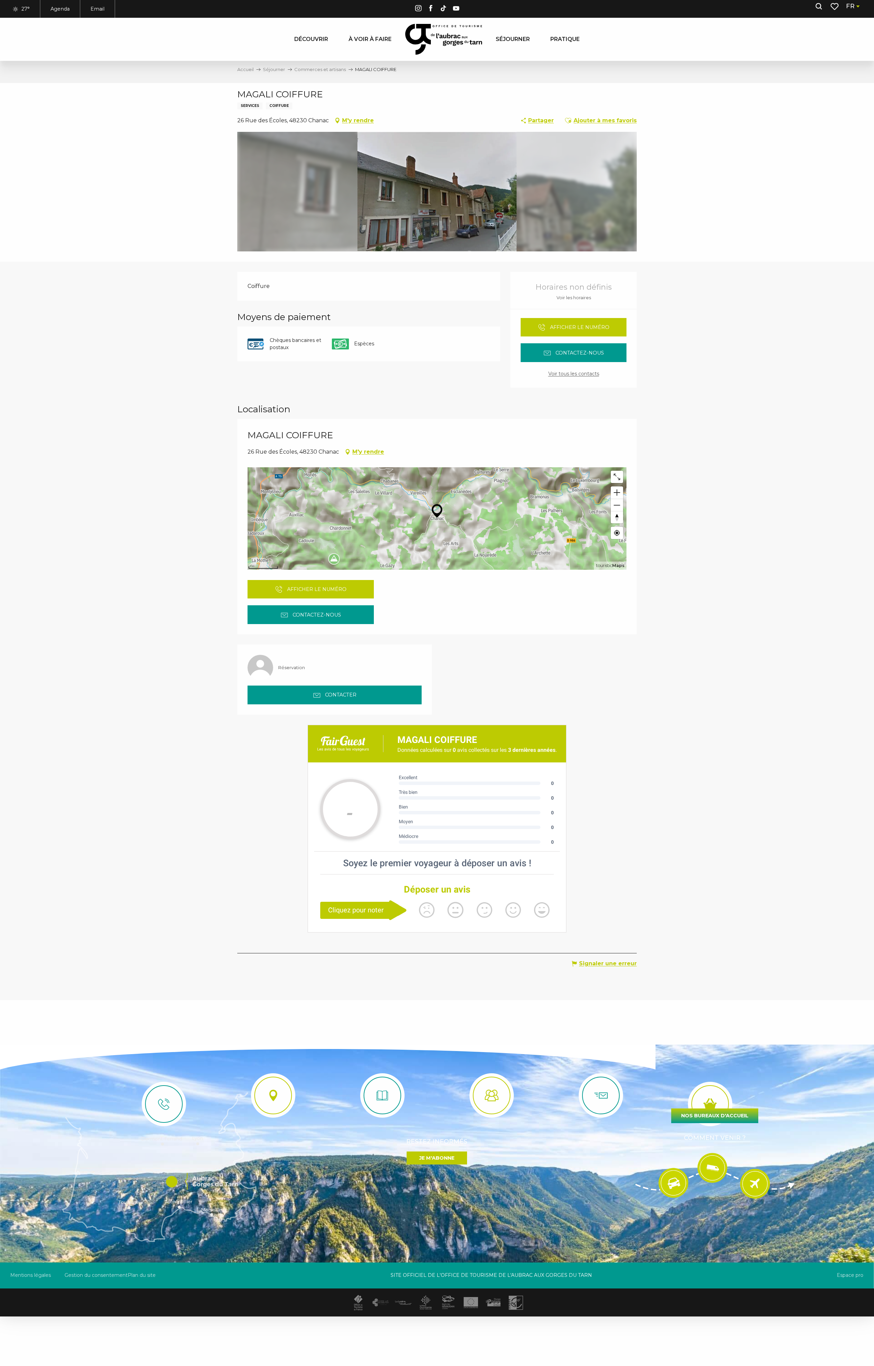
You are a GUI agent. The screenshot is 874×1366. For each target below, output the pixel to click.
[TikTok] (443, 9)
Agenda (60, 9)
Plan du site (142, 1275)
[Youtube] (456, 9)
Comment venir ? (715, 1138)
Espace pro (850, 1275)
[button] (818, 6)
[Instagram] (418, 9)
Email (97, 9)
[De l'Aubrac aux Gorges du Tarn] (443, 39)
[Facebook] (431, 9)
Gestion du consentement (96, 1275)
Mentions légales (30, 1275)
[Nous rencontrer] (273, 1095)
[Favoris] (835, 6)
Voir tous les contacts (573, 374)
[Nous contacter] (164, 1104)
